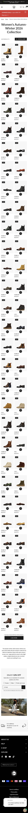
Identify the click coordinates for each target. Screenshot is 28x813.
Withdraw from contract (8, 764)
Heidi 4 (16, 59)
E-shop (4, 748)
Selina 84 (3, 569)
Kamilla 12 (3, 196)
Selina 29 (3, 118)
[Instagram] (6, 757)
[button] (14, 709)
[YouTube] (10, 757)
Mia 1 (15, 451)
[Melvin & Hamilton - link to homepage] (14, 7)
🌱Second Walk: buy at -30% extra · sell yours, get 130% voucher (14, 2)
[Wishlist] (20, 7)
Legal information (14, 794)
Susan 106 (3, 432)
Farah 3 (3, 334)
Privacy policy (14, 792)
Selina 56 (3, 294)
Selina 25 (16, 589)
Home (2, 19)
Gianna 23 (16, 393)
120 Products (5, 39)
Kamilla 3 (3, 216)
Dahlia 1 (3, 98)
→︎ (23, 687)
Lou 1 (15, 314)
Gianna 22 (16, 98)
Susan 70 (16, 118)
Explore (4, 752)
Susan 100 (3, 137)
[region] (14, 2)
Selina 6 (3, 393)
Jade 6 (15, 373)
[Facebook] (2, 757)
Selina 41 (16, 255)
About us (5, 739)
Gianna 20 (16, 78)
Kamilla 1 (3, 78)
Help (3, 743)
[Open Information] (25, 12)
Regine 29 (3, 157)
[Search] (23, 7)
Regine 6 (3, 491)
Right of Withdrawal (14, 797)
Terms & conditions (14, 789)
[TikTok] (14, 757)
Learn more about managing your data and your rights (13, 690)
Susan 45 (16, 196)
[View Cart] (26, 7)
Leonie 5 (3, 59)
